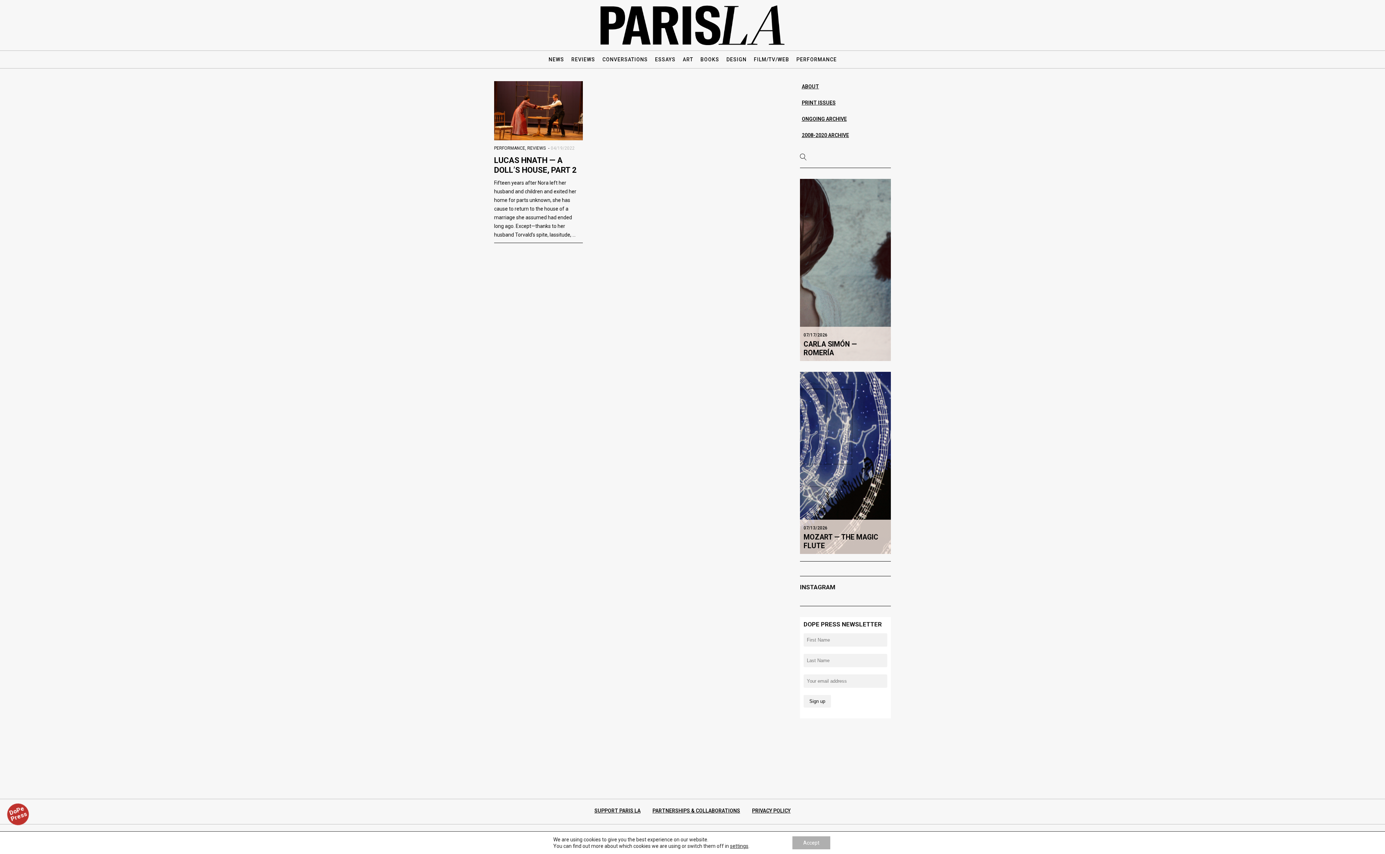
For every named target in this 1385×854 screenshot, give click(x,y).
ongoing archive (824, 119)
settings (739, 846)
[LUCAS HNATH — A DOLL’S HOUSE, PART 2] (538, 110)
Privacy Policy (771, 811)
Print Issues (819, 103)
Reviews (536, 148)
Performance (509, 148)
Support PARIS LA (617, 811)
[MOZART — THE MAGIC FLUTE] (845, 463)
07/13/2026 (815, 528)
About (810, 86)
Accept (811, 843)
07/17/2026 (815, 335)
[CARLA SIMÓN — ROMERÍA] (845, 270)
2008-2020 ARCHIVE (825, 135)
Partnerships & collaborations (696, 811)
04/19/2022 (563, 148)
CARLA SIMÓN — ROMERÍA (830, 348)
